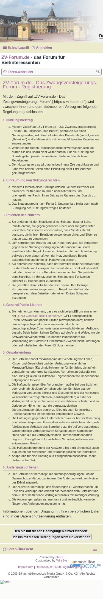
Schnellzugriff (18, 48)
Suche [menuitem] (98, 72)
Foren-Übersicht (20, 549)
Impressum (25, 567)
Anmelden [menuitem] (44, 48)
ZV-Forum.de (15, 57)
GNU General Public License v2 (39, 315)
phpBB (59, 557)
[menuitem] (45, 567)
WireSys (62, 560)
